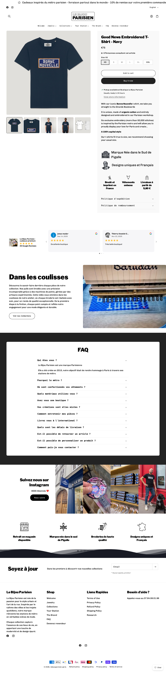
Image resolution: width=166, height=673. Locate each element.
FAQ (49, 619)
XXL (148, 62)
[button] (9, 16)
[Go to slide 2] (101, 253)
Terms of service (116, 667)
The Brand (52, 615)
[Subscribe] (155, 567)
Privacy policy (101, 667)
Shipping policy (88, 667)
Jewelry (50, 602)
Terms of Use (93, 598)
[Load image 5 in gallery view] (83, 125)
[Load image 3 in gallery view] (49, 125)
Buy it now (128, 81)
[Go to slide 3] (103, 253)
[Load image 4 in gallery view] (66, 125)
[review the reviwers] (96, 234)
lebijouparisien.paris (58, 667)
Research (92, 615)
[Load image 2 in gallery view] (31, 125)
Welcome (51, 598)
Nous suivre (39, 498)
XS (105, 62)
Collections (52, 606)
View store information (114, 97)
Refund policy (74, 667)
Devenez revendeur (56, 623)
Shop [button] (50, 592)
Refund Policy (93, 606)
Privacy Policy (94, 602)
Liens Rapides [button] (97, 592)
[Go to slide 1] (99, 253)
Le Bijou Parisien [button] (19, 592)
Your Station (53, 611)
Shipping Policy (94, 611)
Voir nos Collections (22, 316)
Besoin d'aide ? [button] (138, 592)
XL (139, 63)
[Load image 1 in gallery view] (14, 125)
